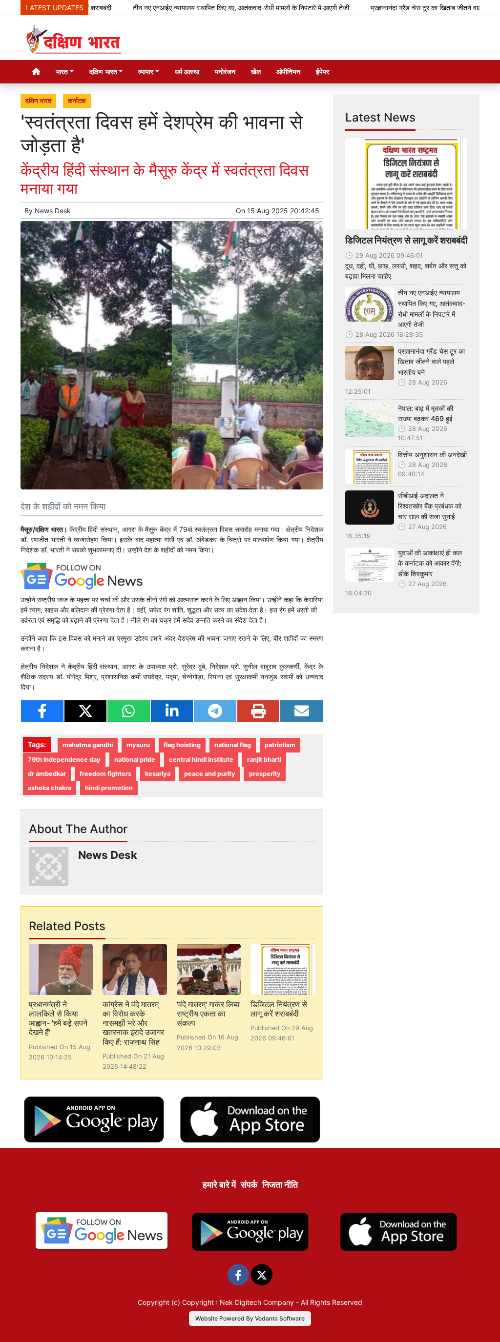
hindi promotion (109, 788)
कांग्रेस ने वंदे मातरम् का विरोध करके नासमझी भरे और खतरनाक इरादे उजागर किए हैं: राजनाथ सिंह (133, 1023)
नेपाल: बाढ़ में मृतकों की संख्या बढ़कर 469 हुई (425, 413)
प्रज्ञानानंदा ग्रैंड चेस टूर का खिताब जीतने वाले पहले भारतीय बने (431, 361)
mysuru (138, 745)
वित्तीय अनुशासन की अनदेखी (432, 454)
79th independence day (64, 759)
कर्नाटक (77, 100)
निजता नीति (280, 1184)
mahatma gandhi (87, 745)
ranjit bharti (264, 759)
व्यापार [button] (145, 71)
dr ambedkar (47, 773)
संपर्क (249, 1184)
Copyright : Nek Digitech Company (238, 1302)
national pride (134, 759)
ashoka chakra (49, 788)
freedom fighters (105, 773)
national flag (232, 745)
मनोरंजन (225, 71)
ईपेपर (322, 71)
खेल (256, 71)
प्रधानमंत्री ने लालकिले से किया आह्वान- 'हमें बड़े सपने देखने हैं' (58, 1018)
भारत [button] (62, 71)
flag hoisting (182, 745)
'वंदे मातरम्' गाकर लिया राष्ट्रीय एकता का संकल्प (208, 1013)
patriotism (280, 745)
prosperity (265, 773)
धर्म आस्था (187, 71)
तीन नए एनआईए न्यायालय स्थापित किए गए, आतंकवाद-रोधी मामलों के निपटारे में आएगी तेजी (212, 7)
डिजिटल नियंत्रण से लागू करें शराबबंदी (278, 1008)
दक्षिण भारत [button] (103, 71)
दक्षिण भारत (38, 100)
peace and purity (209, 773)
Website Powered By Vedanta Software (250, 1318)
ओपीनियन (288, 71)
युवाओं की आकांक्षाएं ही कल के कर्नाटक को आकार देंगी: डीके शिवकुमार (430, 563)
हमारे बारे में (219, 1184)
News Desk (53, 210)
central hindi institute (201, 759)
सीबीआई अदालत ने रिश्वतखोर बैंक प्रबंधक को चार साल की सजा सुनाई (429, 506)
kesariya (157, 773)
